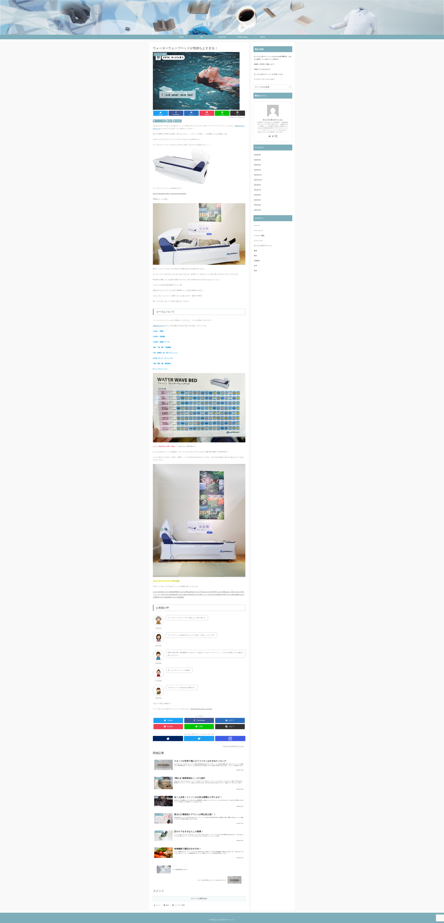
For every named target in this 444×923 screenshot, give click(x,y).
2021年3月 (257, 210)
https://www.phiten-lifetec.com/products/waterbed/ (169, 193)
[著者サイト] (168, 738)
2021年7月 (257, 190)
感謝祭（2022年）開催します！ (264, 64)
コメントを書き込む (199, 898)
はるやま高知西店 (165, 597)
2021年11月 (258, 175)
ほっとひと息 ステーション (273, 120)
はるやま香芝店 (211, 592)
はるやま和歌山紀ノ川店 (225, 592)
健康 (170, 121)
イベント (257, 225)
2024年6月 (257, 155)
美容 (255, 270)
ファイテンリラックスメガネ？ (264, 79)
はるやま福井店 (158, 592)
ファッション (258, 240)
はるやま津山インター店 (201, 594)
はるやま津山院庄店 (170, 594)
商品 (255, 255)
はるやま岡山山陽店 (232, 594)
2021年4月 (257, 205)
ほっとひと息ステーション (263, 245)
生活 (255, 265)
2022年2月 (257, 170)
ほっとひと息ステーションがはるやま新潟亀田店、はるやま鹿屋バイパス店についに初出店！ (272, 58)
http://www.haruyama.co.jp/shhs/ (201, 709)
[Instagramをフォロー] (230, 738)
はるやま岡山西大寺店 (217, 594)
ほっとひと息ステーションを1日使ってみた (268, 74)
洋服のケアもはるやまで (262, 69)
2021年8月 (257, 185)
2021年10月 (258, 180)
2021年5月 (257, 200)
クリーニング (258, 230)
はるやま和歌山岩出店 (186, 592)
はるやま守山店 (200, 592)
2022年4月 (257, 160)
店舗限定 (178, 121)
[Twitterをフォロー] (199, 738)
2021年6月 (257, 195)
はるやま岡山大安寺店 (185, 594)
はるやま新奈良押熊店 (171, 592)
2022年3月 (257, 165)
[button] (290, 87)
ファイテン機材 (160, 121)
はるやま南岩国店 (178, 597)
